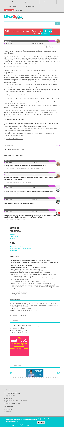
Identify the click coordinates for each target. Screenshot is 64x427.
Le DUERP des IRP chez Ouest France (21, 265)
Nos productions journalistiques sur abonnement (25, 327)
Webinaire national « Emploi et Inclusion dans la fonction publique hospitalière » (36, 303)
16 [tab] (48, 378)
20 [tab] (58, 378)
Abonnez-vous (9, 10)
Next (58, 373)
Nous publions (13, 6)
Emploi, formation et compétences (13, 194)
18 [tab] (53, 378)
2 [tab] (16, 378)
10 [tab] (34, 378)
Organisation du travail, (17, 247)
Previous (11, 373)
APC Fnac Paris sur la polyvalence (20, 279)
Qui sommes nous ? (30, 2)
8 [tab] (30, 378)
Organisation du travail (10, 168)
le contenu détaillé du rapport (14, 139)
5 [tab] (23, 378)
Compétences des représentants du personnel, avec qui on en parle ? (31, 260)
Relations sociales (9, 145)
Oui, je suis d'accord (43, 419)
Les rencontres (7, 411)
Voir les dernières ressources (20, 292)
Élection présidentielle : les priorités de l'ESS (26, 310)
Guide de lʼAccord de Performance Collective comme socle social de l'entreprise (33, 278)
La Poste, (12, 235)
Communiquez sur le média (19, 332)
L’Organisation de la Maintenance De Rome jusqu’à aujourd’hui (29, 267)
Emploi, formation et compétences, (20, 249)
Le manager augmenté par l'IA (22, 308)
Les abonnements (8, 409)
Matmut (12, 239)
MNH (32, 168)
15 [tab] (46, 378)
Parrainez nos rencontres (19, 328)
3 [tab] (18, 378)
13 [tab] (41, 378)
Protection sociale (21, 168)
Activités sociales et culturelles (11, 392)
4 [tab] (20, 378)
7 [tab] (27, 378)
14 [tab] (44, 378)
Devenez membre (46, 32)
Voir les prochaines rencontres (20, 314)
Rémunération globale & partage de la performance (16, 400)
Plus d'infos (26, 425)
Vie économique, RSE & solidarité (21, 206)
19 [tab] (55, 378)
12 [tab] (39, 378)
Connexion (19, 10)
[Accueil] (13, 17)
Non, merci (41, 422)
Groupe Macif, (14, 237)
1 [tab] (13, 378)
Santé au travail (7, 402)
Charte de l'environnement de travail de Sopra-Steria (25, 269)
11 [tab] (37, 378)
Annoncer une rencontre (19, 315)
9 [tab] (32, 378)
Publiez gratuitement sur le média (21, 325)
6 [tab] (25, 378)
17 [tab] (51, 378)
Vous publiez (48, 2)
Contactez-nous (30, 6)
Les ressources (7, 412)
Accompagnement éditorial (19, 330)
